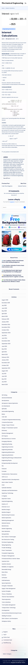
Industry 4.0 (5, 504)
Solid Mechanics (6, 580)
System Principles (6, 591)
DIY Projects (5, 436)
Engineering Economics (9, 29)
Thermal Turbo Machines (8, 596)
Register (5, 632)
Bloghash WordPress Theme (18, 662)
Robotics (4, 575)
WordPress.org (7, 643)
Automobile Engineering (8, 411)
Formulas (4, 471)
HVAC (3, 485)
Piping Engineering (6, 545)
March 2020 (5, 384)
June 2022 (4, 346)
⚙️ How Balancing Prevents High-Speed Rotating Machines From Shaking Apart (12, 271)
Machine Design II (6, 512)
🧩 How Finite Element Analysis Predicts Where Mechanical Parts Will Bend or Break (13, 280)
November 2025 (6, 302)
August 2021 (5, 371)
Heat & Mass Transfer (7, 482)
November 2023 (6, 341)
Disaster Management (7, 433)
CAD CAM (4, 417)
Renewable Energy (6, 569)
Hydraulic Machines (6, 487)
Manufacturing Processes (8, 515)
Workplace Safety (6, 621)
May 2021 (4, 379)
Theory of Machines (7, 594)
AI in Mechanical (6, 406)
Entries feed (6, 637)
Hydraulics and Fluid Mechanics (9, 490)
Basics (3, 414)
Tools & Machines (6, 602)
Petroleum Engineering (7, 542)
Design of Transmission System (10, 428)
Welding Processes (6, 616)
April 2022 (4, 352)
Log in (4, 634)
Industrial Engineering (7, 501)
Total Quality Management (8, 605)
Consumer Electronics (7, 422)
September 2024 (6, 332)
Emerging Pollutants (7, 441)
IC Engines (4, 496)
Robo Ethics (5, 572)
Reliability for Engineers (8, 567)
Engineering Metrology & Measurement (12, 457)
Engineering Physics (7, 460)
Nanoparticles (5, 534)
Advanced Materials (7, 398)
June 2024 (4, 338)
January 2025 (5, 322)
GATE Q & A (5, 477)
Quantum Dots (5, 561)
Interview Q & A (6, 507)
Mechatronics (5, 526)
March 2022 (5, 354)
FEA (3, 466)
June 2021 (4, 376)
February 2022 (5, 357)
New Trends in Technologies (9, 536)
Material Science (6, 523)
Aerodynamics (5, 400)
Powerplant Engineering (8, 553)
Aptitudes (4, 408)
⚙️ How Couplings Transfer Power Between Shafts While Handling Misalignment (13, 261)
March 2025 (5, 316)
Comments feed (7, 640)
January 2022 (5, 360)
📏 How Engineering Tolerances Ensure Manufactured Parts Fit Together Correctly (12, 276)
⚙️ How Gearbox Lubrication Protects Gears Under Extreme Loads (13, 266)
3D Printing (4, 395)
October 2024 (5, 330)
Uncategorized (5, 610)
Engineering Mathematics (8, 452)
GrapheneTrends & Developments (10, 479)
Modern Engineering (7, 528)
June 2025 (4, 308)
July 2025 (4, 305)
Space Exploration (6, 583)
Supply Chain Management (8, 588)
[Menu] (25, 3)
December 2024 (6, 324)
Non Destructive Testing (8, 539)
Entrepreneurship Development (10, 463)
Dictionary (4, 430)
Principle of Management (8, 556)
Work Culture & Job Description (10, 618)
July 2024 (4, 335)
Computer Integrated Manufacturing (11, 419)
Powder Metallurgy (6, 547)
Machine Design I (6, 509)
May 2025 (4, 311)
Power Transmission (7, 550)
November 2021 (6, 362)
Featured (4, 468)
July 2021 (4, 373)
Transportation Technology (9, 607)
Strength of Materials (7, 586)
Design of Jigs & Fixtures (8, 425)
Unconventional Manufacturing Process (12, 613)
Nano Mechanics (6, 531)
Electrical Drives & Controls (9, 438)
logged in (12, 202)
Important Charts (6, 498)
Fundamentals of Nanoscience (9, 474)
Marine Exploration (6, 517)
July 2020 (4, 381)
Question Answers (6, 564)
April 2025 (4, 313)
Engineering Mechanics (7, 455)
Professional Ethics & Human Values (11, 558)
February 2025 (5, 319)
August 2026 (5, 300)
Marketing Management (8, 520)
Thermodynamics (6, 599)
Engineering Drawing (7, 444)
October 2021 (5, 365)
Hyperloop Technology (7, 493)
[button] (6, 178)
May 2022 (4, 349)
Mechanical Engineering (12, 3)
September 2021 (6, 368)
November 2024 (6, 327)
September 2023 (6, 343)
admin (5, 157)
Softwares (4, 577)
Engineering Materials (7, 449)
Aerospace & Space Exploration (10, 403)
